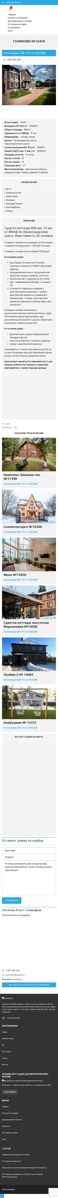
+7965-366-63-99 (12, 2)
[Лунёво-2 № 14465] (29, 654)
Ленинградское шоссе (25, 140)
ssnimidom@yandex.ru (15, 975)
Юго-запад (6, 1052)
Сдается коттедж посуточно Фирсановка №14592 (26, 624)
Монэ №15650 (15, 575)
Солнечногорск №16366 (23, 526)
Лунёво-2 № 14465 (18, 674)
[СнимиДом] (10, 8)
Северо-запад (28, 137)
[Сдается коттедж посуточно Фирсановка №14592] (29, 602)
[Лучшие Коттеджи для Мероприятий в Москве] (29, 1080)
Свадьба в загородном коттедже (16, 1155)
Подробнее (10, 1092)
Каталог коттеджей (10, 1113)
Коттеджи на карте (10, 1133)
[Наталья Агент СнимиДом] (29, 941)
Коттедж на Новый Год (11, 1161)
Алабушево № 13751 (20, 722)
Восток (5, 1065)
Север (4, 1032)
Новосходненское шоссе (17, 143)
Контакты (6, 1126)
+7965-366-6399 (13, 60)
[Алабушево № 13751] (29, 702)
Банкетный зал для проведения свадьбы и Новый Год (24, 1168)
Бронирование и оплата (12, 1120)
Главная (5, 1107)
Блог (4, 1139)
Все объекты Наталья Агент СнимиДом (29, 985)
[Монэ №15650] (29, 554)
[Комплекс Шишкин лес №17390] (29, 454)
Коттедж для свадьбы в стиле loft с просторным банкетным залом (22, 1175)
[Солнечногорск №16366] (29, 506)
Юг (3, 1045)
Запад (4, 1058)
